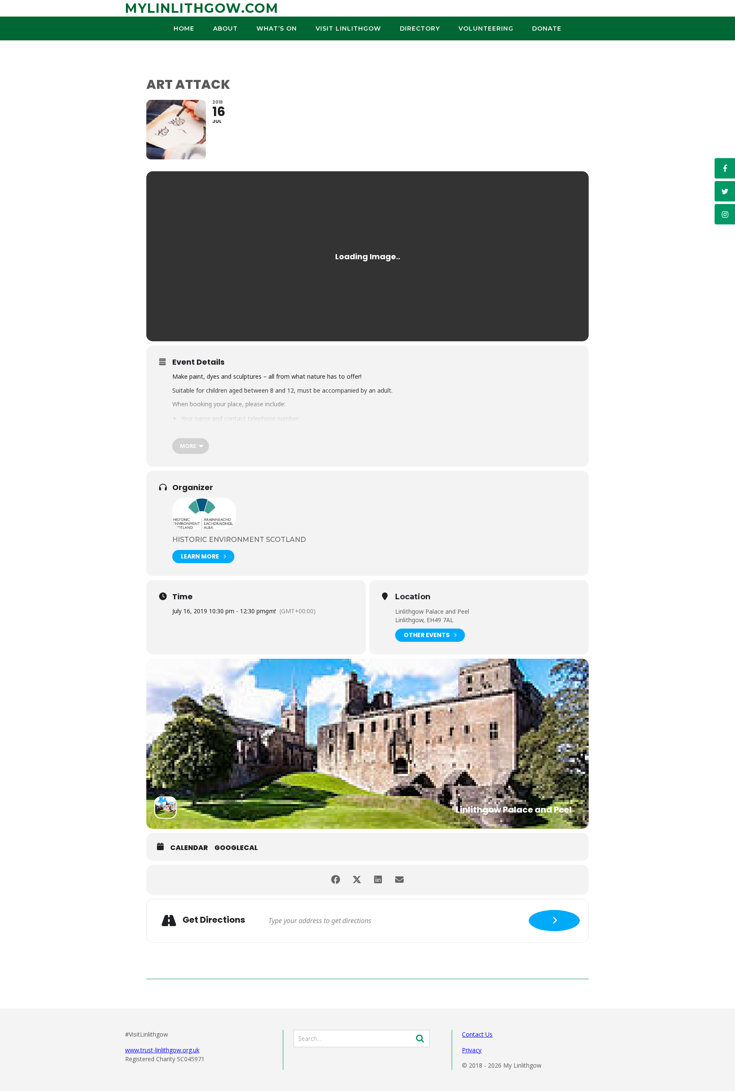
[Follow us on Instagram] (725, 214)
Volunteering (486, 28)
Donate (546, 28)
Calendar (189, 848)
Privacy (471, 1050)
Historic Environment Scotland (239, 540)
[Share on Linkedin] (378, 879)
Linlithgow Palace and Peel (432, 611)
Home (184, 28)
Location (412, 597)
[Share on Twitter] (357, 879)
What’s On (276, 28)
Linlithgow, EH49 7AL (424, 620)
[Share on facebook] (335, 879)
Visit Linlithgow (348, 28)
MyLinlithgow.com (202, 8)
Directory (420, 28)
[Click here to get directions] (554, 920)
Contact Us (477, 1034)
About (225, 28)
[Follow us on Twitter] (725, 191)
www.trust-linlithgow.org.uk (162, 1050)
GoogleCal (236, 848)
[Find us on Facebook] (725, 168)
